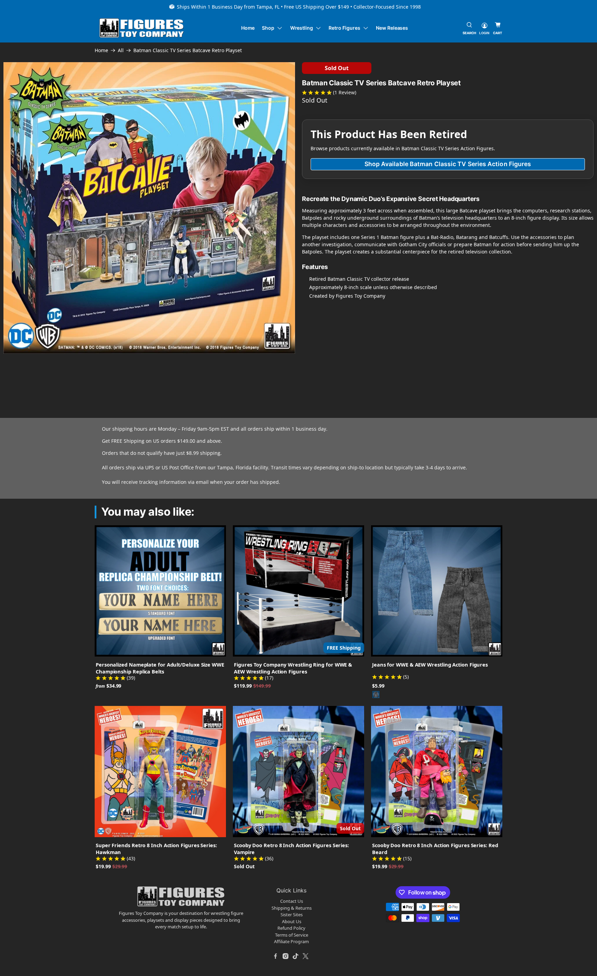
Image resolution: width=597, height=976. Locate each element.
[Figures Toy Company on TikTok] (296, 956)
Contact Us (291, 901)
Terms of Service (291, 935)
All (121, 50)
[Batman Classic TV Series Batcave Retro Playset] (149, 208)
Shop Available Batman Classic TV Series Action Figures (447, 164)
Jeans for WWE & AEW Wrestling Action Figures (430, 664)
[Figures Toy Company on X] (306, 956)
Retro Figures (344, 28)
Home (248, 28)
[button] (12, 367)
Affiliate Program (291, 941)
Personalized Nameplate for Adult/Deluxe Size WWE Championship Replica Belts (160, 668)
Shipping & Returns (292, 908)
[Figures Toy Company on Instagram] (286, 956)
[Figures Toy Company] (141, 28)
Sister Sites (292, 914)
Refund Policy (291, 928)
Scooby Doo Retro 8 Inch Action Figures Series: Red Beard (435, 848)
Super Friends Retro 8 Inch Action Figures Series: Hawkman (156, 848)
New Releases (392, 28)
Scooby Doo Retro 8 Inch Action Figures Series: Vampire (291, 848)
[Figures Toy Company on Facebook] (276, 956)
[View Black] (375, 694)
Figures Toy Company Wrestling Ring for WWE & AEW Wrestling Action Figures (293, 668)
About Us (291, 921)
